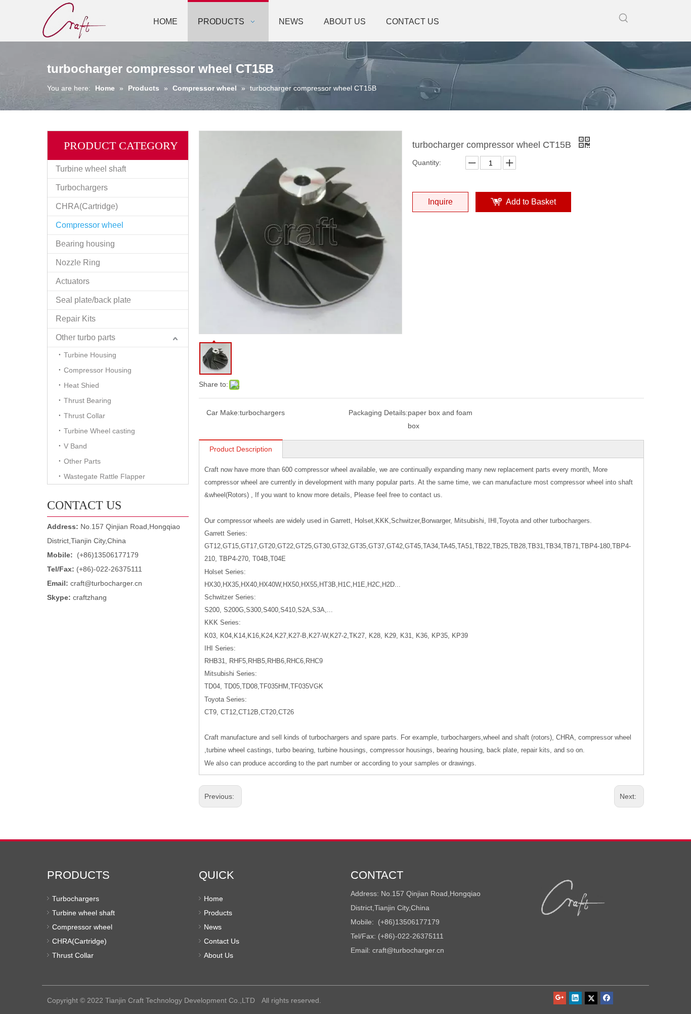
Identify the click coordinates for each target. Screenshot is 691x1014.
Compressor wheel (89, 225)
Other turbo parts (85, 337)
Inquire (440, 201)
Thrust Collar (84, 416)
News (213, 927)
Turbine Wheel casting (99, 431)
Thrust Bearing (87, 400)
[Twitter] (591, 997)
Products (218, 913)
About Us (218, 955)
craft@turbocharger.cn (106, 583)
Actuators (73, 281)
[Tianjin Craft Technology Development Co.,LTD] (573, 898)
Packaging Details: (378, 413)
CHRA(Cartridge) (87, 206)
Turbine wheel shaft (91, 169)
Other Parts (82, 461)
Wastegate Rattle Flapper (104, 476)
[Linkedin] (575, 997)
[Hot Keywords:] (624, 18)
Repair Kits (76, 318)
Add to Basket (531, 201)
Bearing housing (85, 243)
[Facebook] (606, 997)
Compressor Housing (98, 370)
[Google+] (559, 997)
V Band (75, 446)
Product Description (240, 449)
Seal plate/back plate (93, 300)
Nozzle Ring (78, 262)
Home (213, 899)
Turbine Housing (90, 355)
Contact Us (221, 941)
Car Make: (223, 413)
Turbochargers (82, 187)
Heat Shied (81, 385)
